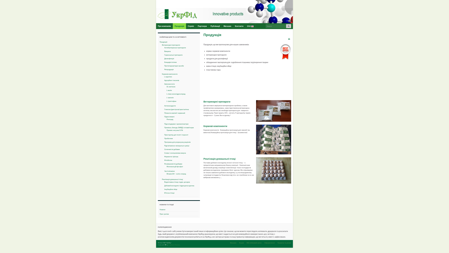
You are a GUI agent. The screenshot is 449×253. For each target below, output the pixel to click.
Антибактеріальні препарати (175, 48)
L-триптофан (171, 101)
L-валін (169, 90)
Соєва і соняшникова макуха (175, 153)
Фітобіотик (168, 160)
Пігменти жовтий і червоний (174, 113)
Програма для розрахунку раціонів (177, 142)
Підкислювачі (169, 117)
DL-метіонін (171, 87)
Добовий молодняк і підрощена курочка (179, 186)
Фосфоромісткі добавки (173, 164)
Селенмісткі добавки (172, 149)
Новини (162, 209)
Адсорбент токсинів (171, 80)
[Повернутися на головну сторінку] (224, 11)
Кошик (241, 243)
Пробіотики (168, 138)
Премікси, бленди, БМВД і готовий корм (179, 127)
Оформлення (269, 243)
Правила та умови (284, 243)
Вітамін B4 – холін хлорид (176, 174)
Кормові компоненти (215, 126)
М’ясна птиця (169, 193)
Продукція (179, 26)
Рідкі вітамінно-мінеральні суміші (176, 146)
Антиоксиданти (170, 106)
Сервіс (191, 26)
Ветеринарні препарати (216, 101)
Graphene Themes (174, 245)
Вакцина (167, 51)
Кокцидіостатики (170, 62)
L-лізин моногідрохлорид (176, 94)
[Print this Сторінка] (289, 39)
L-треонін (170, 98)
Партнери (202, 26)
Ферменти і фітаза (171, 157)
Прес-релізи (164, 214)
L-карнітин (168, 77)
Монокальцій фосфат (175, 166)
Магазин (227, 26)
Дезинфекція (169, 59)
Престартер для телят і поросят (176, 135)
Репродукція (169, 69)
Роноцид (170, 119)
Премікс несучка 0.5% (175, 130)
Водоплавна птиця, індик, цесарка (177, 182)
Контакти (239, 26)
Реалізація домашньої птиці (219, 158)
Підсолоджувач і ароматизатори (176, 124)
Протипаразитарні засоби (174, 66)
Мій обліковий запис (254, 243)
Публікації (215, 26)
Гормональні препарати (173, 55)
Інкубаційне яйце (170, 189)
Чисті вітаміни (169, 171)
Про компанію (164, 26)
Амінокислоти (169, 84)
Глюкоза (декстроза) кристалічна (176, 109)
